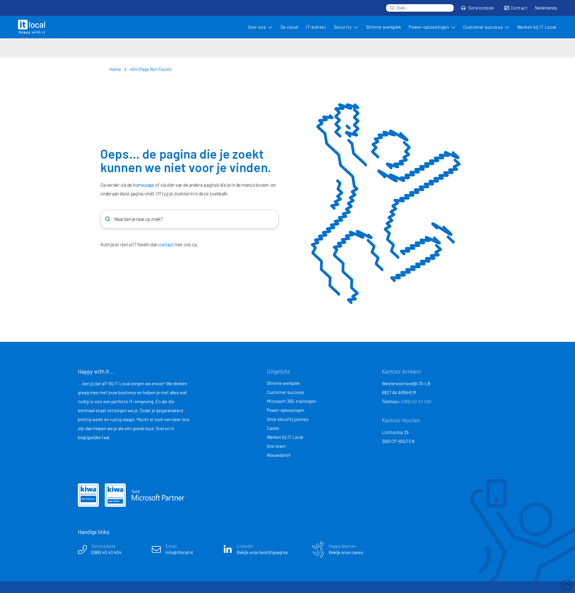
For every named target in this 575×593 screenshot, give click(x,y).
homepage (143, 185)
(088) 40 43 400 (416, 401)
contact (166, 244)
